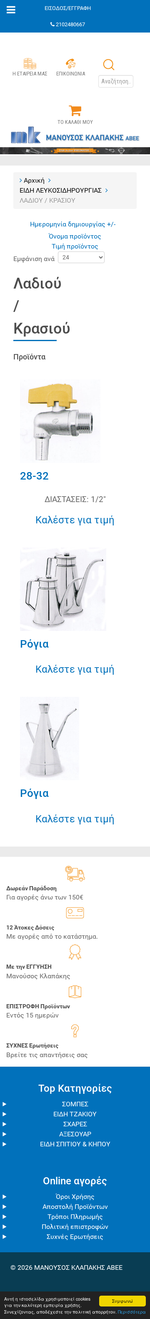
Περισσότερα (132, 1312)
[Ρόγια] (63, 589)
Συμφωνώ (122, 1301)
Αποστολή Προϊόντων (75, 1207)
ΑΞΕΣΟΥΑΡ (75, 1134)
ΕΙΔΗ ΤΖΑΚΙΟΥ (75, 1114)
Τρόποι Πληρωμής (75, 1217)
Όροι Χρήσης (75, 1197)
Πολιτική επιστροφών (75, 1227)
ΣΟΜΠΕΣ (75, 1104)
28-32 (34, 476)
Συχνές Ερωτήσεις (75, 1237)
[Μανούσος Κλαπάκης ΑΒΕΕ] (75, 139)
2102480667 (70, 24)
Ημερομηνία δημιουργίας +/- (72, 224)
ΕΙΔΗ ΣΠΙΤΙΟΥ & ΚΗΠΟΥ (75, 1144)
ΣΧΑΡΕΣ (75, 1124)
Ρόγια (34, 644)
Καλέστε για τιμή (75, 520)
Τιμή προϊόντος (75, 246)
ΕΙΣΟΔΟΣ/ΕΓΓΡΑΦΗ (68, 8)
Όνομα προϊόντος (75, 236)
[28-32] (60, 421)
